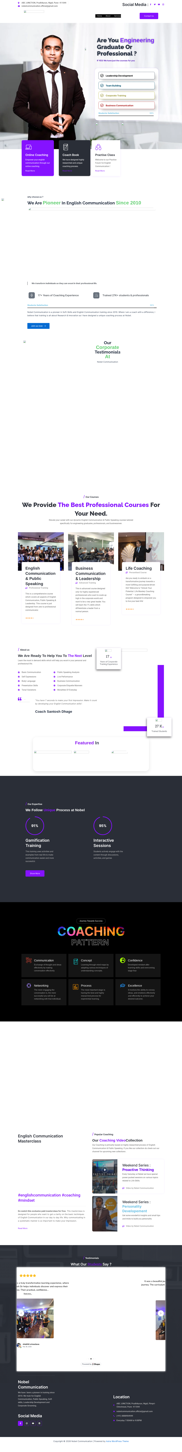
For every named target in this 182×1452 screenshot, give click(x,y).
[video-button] (105, 1170)
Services (117, 16)
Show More (35, 873)
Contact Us (149, 16)
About (108, 16)
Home (99, 16)
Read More (30, 171)
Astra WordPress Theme (117, 1441)
